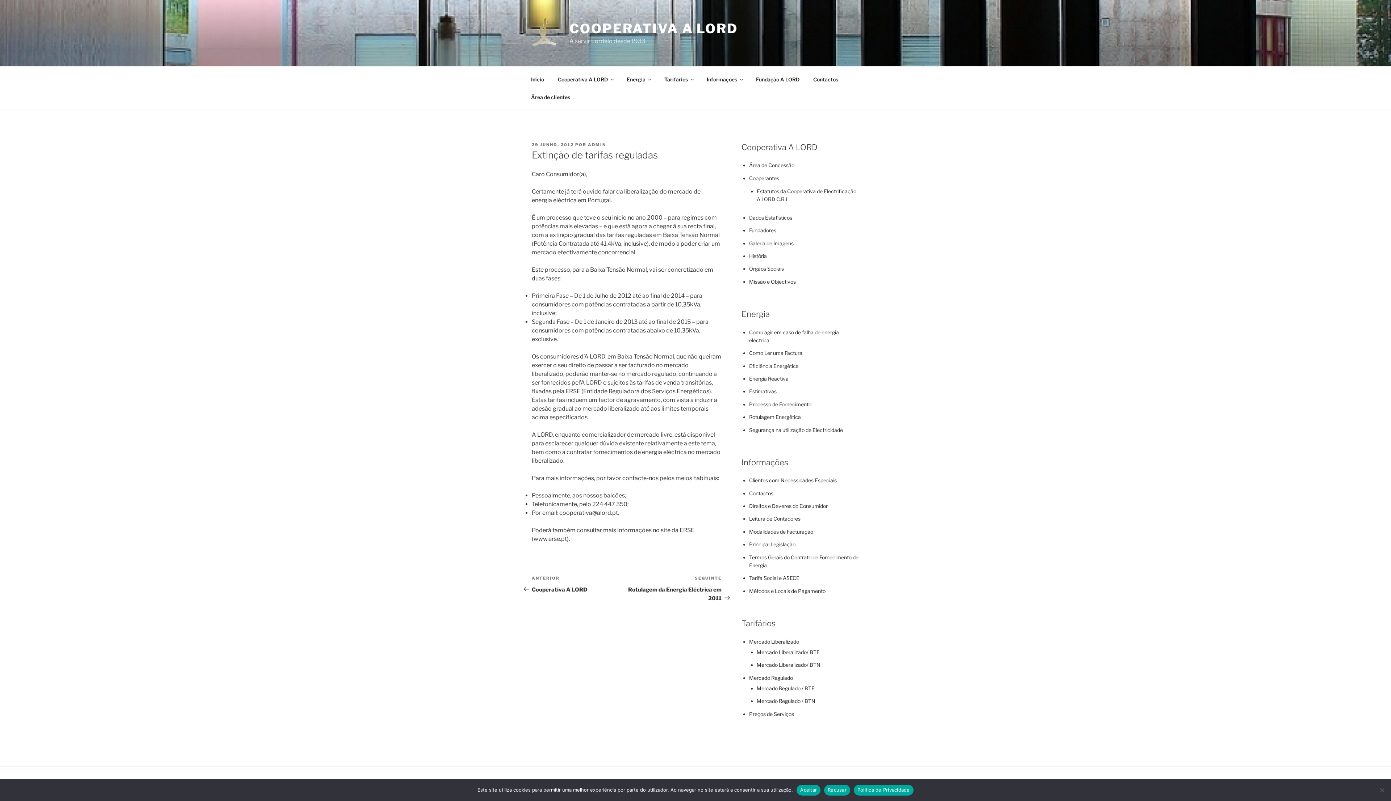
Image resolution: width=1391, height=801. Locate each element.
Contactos (825, 79)
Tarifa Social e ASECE (774, 578)
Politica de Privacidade (883, 790)
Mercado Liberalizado (774, 642)
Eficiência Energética (774, 366)
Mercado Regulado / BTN (786, 701)
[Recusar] (1382, 790)
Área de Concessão (771, 165)
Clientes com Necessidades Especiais (793, 480)
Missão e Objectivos (772, 282)
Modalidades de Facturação (781, 532)
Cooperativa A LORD (653, 29)
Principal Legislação (772, 544)
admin (597, 144)
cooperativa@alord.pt (588, 512)
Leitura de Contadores (775, 519)
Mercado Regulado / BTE (786, 688)
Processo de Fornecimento (780, 404)
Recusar (837, 790)
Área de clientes (550, 97)
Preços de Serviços (771, 714)
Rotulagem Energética (775, 417)
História (758, 256)
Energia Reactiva (769, 379)
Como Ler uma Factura (775, 353)
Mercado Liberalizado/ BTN (788, 665)
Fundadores (762, 230)
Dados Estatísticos (770, 218)
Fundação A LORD (777, 79)
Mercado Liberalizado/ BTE (788, 652)
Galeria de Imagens (771, 243)
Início (537, 79)
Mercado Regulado (771, 678)
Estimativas (763, 391)
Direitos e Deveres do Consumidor (788, 506)
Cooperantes (764, 178)
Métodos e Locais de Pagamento (787, 591)
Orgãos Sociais (766, 269)
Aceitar (808, 790)
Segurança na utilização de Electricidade (796, 430)
